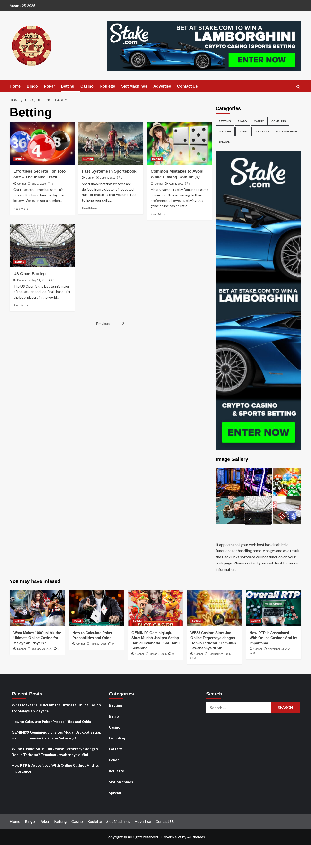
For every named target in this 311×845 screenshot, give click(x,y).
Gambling (278, 121)
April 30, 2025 (99, 643)
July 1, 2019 (39, 183)
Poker (49, 86)
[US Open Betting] (42, 245)
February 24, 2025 (220, 653)
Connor (21, 183)
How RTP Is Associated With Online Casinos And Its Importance (273, 638)
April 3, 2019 (176, 183)
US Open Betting (29, 274)
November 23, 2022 (279, 648)
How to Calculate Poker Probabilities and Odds (51, 721)
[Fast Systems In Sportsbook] (110, 143)
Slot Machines (134, 86)
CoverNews (171, 837)
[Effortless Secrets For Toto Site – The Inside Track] (42, 143)
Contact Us (187, 86)
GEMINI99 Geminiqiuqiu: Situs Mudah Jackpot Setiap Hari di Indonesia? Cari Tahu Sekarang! (56, 735)
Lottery (225, 131)
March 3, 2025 (158, 653)
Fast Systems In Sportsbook (109, 171)
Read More (20, 208)
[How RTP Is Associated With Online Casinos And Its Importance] (273, 608)
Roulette (107, 86)
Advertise (162, 86)
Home (15, 86)
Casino (87, 86)
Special (224, 141)
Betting (67, 86)
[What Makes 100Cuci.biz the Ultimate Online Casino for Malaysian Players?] (37, 608)
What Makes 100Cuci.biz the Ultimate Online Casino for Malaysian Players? (37, 638)
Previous (103, 324)
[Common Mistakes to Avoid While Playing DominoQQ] (179, 143)
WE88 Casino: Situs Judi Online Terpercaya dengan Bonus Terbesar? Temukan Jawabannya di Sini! (55, 752)
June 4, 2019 (107, 177)
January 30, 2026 (42, 648)
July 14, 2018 (39, 280)
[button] (298, 86)
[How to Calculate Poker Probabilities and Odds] (96, 608)
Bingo (32, 86)
